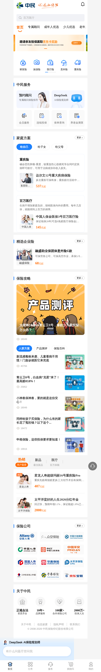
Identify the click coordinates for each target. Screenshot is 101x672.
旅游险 (36, 69)
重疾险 (77, 69)
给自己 (24, 146)
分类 (30, 669)
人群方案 (24, 348)
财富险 (23, 69)
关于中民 (26, 624)
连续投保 (42, 122)
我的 (91, 669)
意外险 (64, 69)
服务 (50, 669)
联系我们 (75, 624)
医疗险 (50, 69)
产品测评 (41, 348)
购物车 (70, 669)
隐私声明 (59, 624)
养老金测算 (77, 122)
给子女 (42, 146)
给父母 (59, 146)
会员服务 (24, 122)
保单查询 (59, 122)
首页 (10, 669)
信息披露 (42, 624)
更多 (79, 137)
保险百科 (59, 348)
